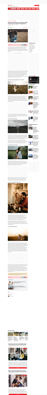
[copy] (26, 45)
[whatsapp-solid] (21, 44)
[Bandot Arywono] (8, 296)
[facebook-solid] (23, 44)
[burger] (38, 6)
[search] (33, 5)
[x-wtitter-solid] (25, 44)
